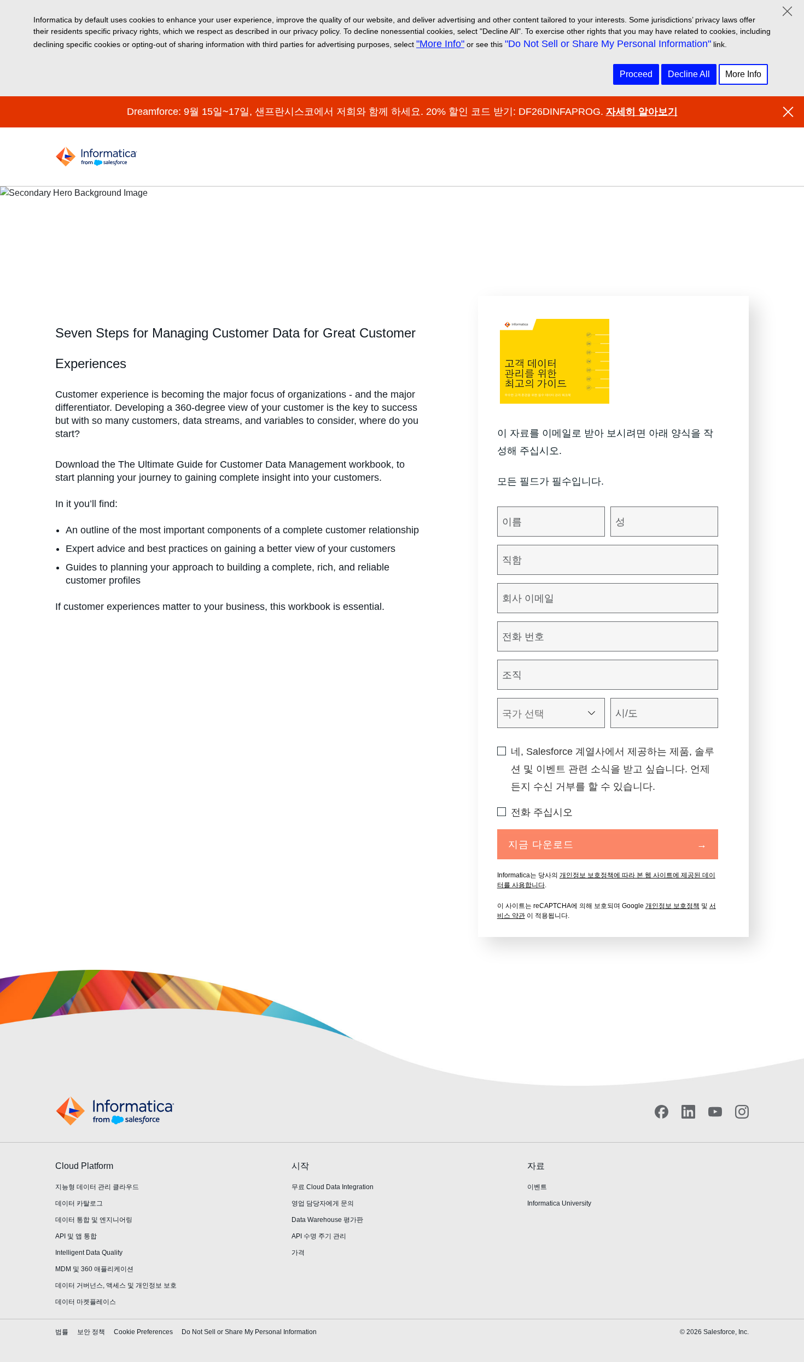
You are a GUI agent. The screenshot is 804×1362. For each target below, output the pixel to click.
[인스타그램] (742, 1111)
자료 (536, 1166)
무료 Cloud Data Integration (333, 1187)
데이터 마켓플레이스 (85, 1302)
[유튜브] (715, 1111)
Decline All (689, 74)
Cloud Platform (84, 1166)
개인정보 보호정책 (672, 906)
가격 (298, 1252)
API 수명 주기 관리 (319, 1236)
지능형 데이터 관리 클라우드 (97, 1187)
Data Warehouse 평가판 (327, 1220)
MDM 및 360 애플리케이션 (94, 1269)
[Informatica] (96, 156)
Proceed (636, 74)
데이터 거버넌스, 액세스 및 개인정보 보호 (116, 1285)
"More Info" (440, 43)
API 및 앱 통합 (76, 1236)
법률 (61, 1332)
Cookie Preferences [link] (143, 1332)
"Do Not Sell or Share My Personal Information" (608, 43)
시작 (300, 1166)
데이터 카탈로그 (79, 1203)
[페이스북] (661, 1111)
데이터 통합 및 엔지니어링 (93, 1220)
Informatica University (559, 1203)
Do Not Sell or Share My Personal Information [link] (249, 1332)
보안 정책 (91, 1332)
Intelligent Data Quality (89, 1252)
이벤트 (537, 1187)
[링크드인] (688, 1111)
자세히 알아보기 (642, 111)
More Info (743, 74)
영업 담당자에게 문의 (323, 1203)
